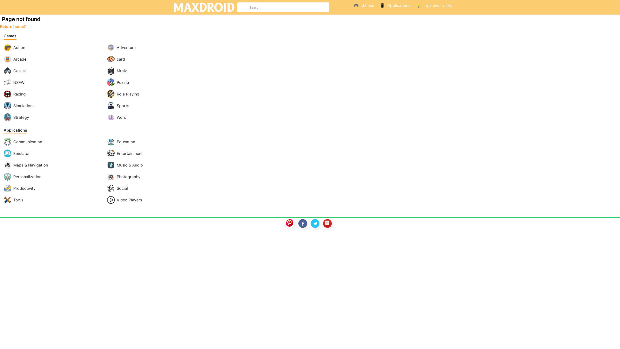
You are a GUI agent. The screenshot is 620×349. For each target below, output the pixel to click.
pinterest (290, 223)
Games (10, 36)
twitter (315, 223)
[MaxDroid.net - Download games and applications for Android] (204, 7)
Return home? (13, 26)
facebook (302, 223)
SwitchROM (308, 239)
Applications (15, 130)
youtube (327, 223)
